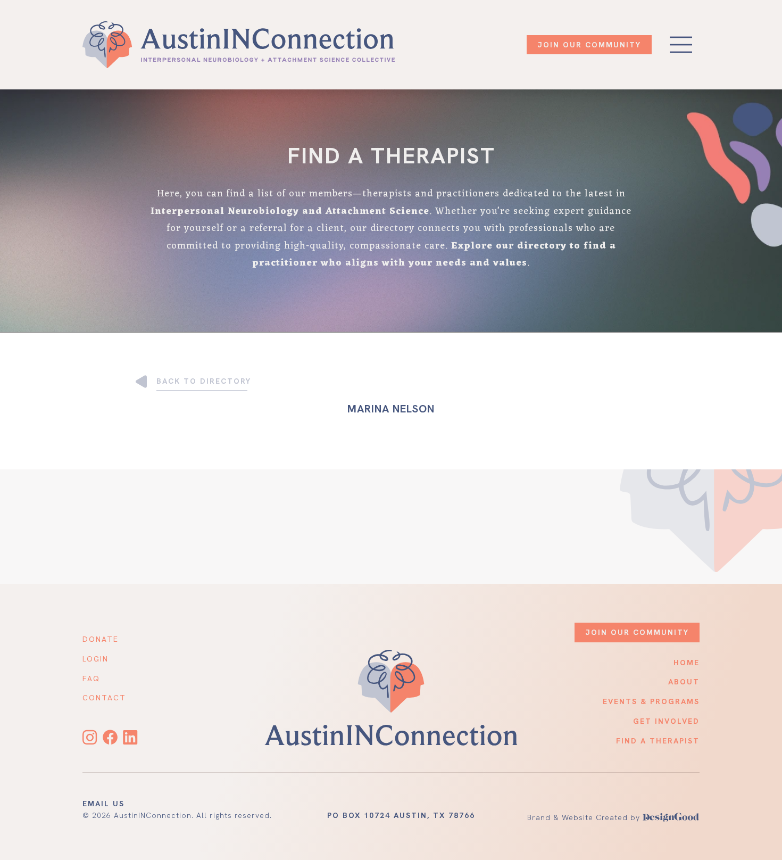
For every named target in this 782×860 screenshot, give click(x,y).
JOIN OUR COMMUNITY (589, 44)
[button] (681, 44)
